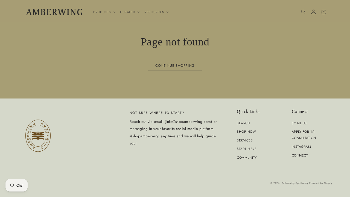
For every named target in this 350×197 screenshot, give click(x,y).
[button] (104, 12)
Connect (300, 155)
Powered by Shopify (320, 183)
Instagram (301, 146)
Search (243, 123)
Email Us (299, 123)
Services (245, 140)
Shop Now (246, 131)
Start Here (246, 148)
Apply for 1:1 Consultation (304, 134)
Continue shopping (175, 65)
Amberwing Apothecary (295, 183)
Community (247, 157)
